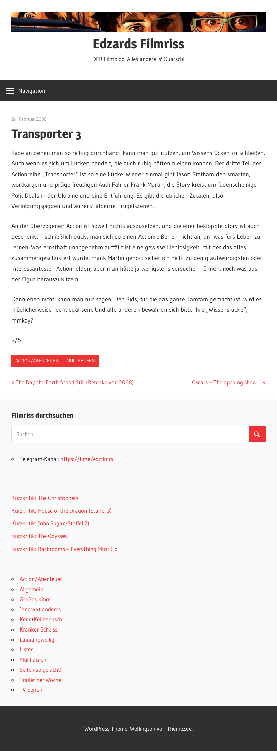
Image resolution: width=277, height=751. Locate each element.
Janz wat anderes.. (41, 609)
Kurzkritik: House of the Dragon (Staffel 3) (61, 510)
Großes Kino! (35, 599)
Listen (27, 649)
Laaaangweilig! (38, 639)
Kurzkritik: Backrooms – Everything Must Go (64, 548)
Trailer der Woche (40, 679)
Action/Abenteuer (36, 361)
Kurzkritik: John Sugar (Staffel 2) (50, 523)
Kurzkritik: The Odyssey (39, 535)
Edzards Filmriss (138, 43)
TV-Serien (31, 689)
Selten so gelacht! (41, 669)
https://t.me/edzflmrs (86, 458)
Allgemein (31, 589)
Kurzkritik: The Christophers (44, 497)
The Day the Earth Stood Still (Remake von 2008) (74, 382)
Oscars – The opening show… (226, 382)
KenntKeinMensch (41, 619)
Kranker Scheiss (38, 629)
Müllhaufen (81, 361)
